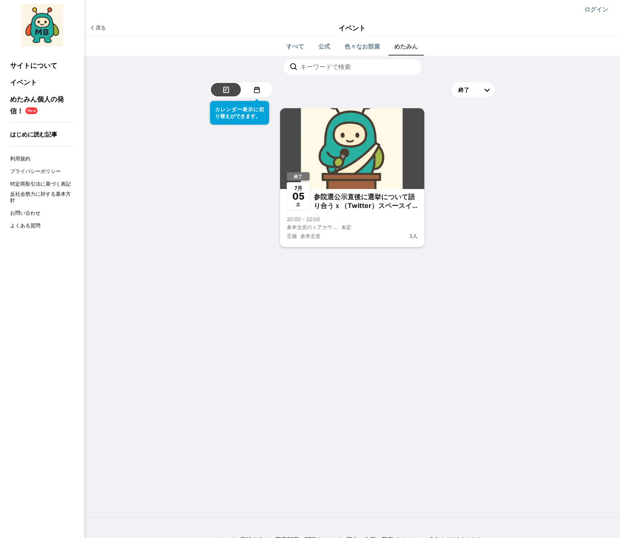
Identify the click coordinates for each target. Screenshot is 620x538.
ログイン (596, 9)
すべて (295, 46)
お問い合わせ (25, 213)
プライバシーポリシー (35, 171)
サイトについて (33, 65)
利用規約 (20, 158)
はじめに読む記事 (33, 134)
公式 (324, 46)
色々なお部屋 (362, 46)
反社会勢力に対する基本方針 (40, 197)
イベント (23, 82)
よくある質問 (25, 225)
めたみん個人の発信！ (37, 105)
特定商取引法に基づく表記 (40, 184)
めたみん (406, 46)
